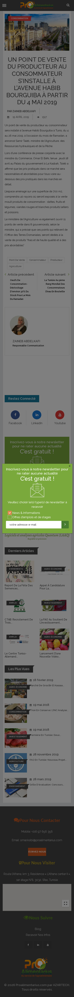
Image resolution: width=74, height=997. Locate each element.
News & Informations (26, 513)
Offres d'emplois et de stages (31, 517)
